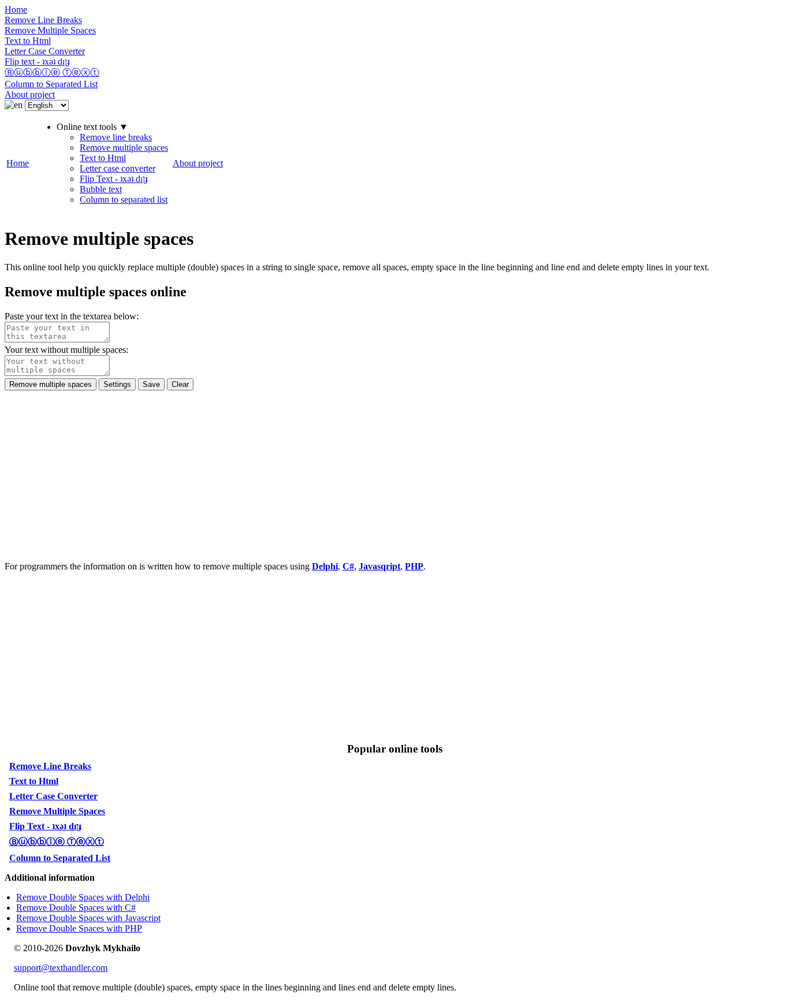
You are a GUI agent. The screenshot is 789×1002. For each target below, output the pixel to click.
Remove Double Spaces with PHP (79, 928)
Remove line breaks (116, 137)
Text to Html (103, 158)
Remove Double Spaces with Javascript (88, 918)
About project (198, 163)
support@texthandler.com (60, 968)
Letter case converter (117, 168)
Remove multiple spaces (124, 147)
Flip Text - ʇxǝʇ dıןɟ (114, 179)
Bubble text (101, 189)
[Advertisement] (351, 471)
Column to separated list (124, 199)
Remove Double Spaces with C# (76, 907)
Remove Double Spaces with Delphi (83, 897)
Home (17, 163)
